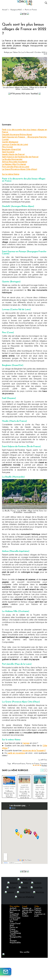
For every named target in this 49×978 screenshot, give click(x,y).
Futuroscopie (15, 918)
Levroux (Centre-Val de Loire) (15, 144)
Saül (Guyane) (8, 152)
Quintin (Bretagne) (10, 142)
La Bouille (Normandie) (12, 159)
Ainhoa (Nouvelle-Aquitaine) (14, 162)
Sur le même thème (10, 174)
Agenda (37, 912)
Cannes (25, 743)
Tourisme (43, 764)
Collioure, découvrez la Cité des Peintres (9, 793)
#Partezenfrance (18, 764)
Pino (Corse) (7, 147)
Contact (37, 908)
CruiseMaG (14, 914)
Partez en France (32, 764)
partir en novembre (16, 753)
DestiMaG (14, 916)
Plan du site (27, 912)
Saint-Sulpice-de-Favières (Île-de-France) (20, 157)
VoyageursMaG (16, 10)
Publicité (37, 910)
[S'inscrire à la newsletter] (5, 971)
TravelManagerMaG (15, 934)
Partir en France (31, 10)
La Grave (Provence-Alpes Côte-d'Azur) (19, 169)
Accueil (4, 10)
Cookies (25, 916)
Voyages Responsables (15, 942)
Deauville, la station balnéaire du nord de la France (24, 794)
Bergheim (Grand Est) (11, 149)
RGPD (24, 914)
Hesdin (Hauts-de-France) (13, 154)
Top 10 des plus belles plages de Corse (39, 794)
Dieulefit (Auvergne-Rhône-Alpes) (17, 134)
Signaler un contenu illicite (28, 909)
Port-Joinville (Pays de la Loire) (15, 167)
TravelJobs (14, 931)
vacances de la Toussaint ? (34, 750)
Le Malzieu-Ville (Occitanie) (14, 164)
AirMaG (13, 908)
